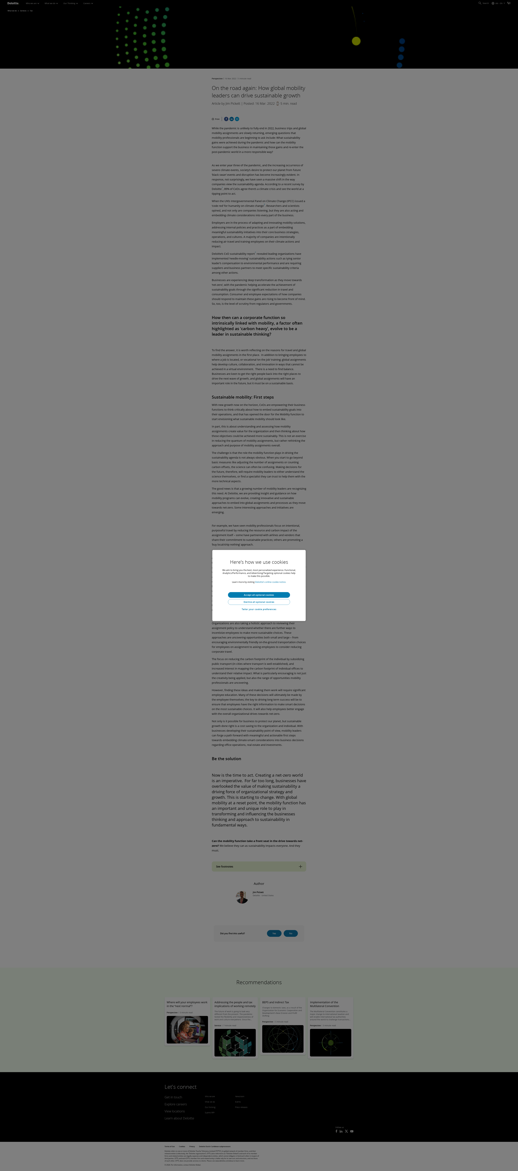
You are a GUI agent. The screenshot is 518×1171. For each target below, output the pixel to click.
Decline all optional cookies (259, 601)
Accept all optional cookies (259, 594)
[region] (259, 585)
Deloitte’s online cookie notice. (270, 582)
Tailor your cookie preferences (259, 609)
